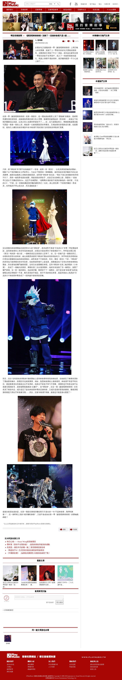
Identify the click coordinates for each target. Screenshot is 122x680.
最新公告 (93, 669)
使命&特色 (10, 664)
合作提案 (72, 664)
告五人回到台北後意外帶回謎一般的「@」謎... (10, 585)
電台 (100, 4)
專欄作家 (84, 4)
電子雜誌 (93, 4)
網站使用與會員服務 (97, 664)
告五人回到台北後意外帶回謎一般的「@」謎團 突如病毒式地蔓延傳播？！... (106, 151)
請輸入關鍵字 (30, 4)
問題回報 (72, 667)
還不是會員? (50, 602)
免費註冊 (107, 4)
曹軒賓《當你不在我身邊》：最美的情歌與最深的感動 (28, 544)
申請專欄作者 (53, 664)
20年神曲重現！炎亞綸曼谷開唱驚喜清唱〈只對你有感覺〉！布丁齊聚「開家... (106, 90)
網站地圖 (10, 671)
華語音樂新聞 (16, 36)
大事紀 (9, 667)
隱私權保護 (94, 667)
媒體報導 (10, 669)
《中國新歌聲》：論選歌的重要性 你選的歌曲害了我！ (28, 553)
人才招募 (51, 667)
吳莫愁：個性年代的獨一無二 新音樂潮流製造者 (26, 547)
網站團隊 (31, 664)
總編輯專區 (31, 669)
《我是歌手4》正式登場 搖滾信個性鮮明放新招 (25, 550)
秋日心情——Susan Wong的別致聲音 (21, 542)
